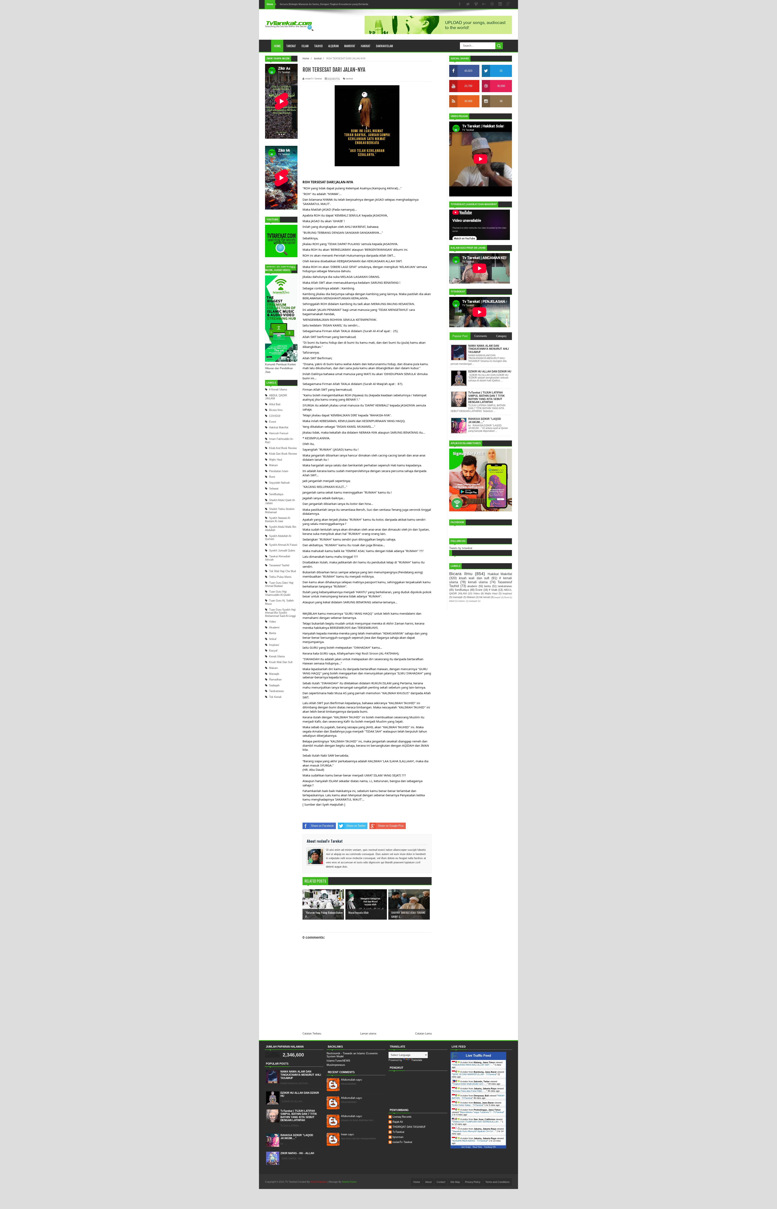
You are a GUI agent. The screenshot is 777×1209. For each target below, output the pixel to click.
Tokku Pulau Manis (280, 576)
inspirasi (274, 644)
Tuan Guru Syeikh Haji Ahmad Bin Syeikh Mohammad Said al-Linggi (280, 612)
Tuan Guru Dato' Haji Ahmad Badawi (279, 584)
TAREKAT (291, 46)
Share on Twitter (355, 825)
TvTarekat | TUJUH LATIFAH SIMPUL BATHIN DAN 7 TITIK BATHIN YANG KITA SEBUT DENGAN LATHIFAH (298, 1115)
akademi (274, 627)
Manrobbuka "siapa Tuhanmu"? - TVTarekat (481, 1112)
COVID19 (274, 415)
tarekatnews (276, 691)
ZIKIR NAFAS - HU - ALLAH (297, 1153)
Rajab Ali (398, 1121)
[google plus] (508, 4)
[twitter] (468, 4)
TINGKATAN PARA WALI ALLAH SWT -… (473, 1065)
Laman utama (368, 1033)
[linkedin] (500, 4)
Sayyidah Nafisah (279, 482)
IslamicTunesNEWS (338, 1060)
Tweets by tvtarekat (460, 548)
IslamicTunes (349, 1181)
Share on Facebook (322, 825)
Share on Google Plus (391, 825)
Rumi (272, 476)
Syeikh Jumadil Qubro (282, 550)
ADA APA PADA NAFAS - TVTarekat (470, 1141)
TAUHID (318, 46)
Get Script (466, 1147)
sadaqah (274, 685)
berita (272, 633)
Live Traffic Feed (478, 1055)
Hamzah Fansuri (278, 433)
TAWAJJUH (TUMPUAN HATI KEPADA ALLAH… (477, 1122)
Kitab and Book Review (283, 448)
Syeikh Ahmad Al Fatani (283, 544)
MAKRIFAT (349, 46)
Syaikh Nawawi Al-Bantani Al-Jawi (278, 519)
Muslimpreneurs (336, 1064)
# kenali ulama (278, 389)
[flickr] (484, 4)
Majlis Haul (275, 459)
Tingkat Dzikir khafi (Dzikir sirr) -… (470, 1084)
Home (277, 46)
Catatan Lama (423, 1033)
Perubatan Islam (278, 471)
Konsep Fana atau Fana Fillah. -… (469, 1091)
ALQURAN (333, 46)
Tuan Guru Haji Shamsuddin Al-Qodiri (277, 593)
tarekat (349, 78)
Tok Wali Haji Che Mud (282, 571)
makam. (274, 668)
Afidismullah (352, 1079)
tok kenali (275, 696)
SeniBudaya (276, 494)
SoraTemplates (318, 1181)
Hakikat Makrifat (278, 427)
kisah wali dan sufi (281, 662)
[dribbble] (492, 4)
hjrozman (398, 1137)
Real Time (477, 1147)
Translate (416, 1060)
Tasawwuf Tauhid (279, 565)
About (428, 1182)
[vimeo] (476, 4)
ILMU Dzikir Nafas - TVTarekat (468, 1105)
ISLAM (305, 46)
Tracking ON (490, 1147)
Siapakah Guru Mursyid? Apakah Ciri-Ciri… (474, 1131)
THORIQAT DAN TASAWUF (409, 1126)
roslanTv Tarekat (402, 1142)
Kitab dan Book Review (283, 453)
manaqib (274, 673)
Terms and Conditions (497, 1182)
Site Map (455, 1182)
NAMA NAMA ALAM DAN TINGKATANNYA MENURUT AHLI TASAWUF (300, 1074)
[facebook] (460, 4)
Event (272, 421)
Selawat (273, 488)
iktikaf (272, 639)
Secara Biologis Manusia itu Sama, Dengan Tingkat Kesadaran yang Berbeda (324, 4)
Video (272, 621)
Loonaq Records (402, 1116)
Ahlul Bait (274, 404)
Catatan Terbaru (312, 1033)
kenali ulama (277, 656)
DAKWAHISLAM (384, 46)
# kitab (493, 589)
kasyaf (273, 650)
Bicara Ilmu (275, 410)
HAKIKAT (365, 46)
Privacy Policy (472, 1182)
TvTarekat (398, 1131)
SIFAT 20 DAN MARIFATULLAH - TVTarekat (474, 1074)
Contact (441, 1182)
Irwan (348, 1134)
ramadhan (275, 679)
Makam (273, 465)
